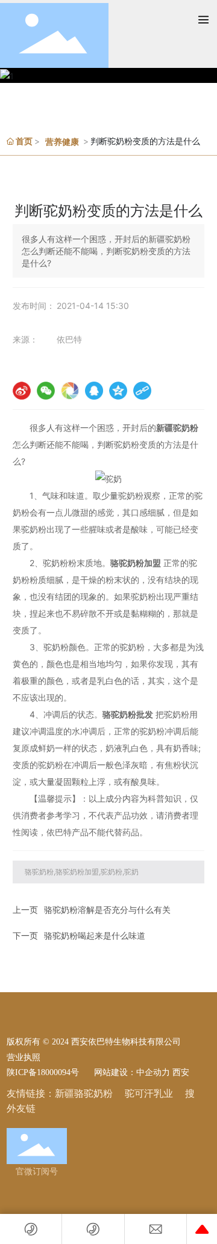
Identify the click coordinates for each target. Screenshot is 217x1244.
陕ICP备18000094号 (43, 1072)
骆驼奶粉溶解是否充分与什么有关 (107, 909)
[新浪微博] (22, 391)
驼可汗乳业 (149, 1093)
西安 (180, 1072)
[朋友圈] (70, 391)
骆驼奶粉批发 (127, 714)
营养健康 (62, 141)
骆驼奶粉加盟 (135, 563)
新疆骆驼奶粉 (84, 1093)
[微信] (46, 391)
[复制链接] (142, 391)
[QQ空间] (118, 391)
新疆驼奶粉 (177, 427)
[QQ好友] (94, 391)
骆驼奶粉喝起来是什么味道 (94, 935)
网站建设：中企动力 (131, 1072)
